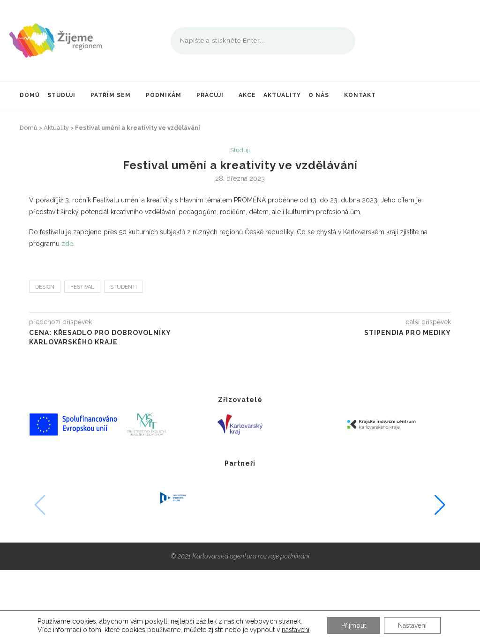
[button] (440, 505)
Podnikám (163, 95)
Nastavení (412, 625)
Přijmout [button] (353, 625)
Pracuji (210, 95)
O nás (318, 95)
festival (82, 287)
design (44, 287)
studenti (123, 287)
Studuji (61, 95)
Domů (30, 95)
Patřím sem (110, 95)
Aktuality (282, 95)
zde (67, 243)
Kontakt (360, 95)
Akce (247, 95)
